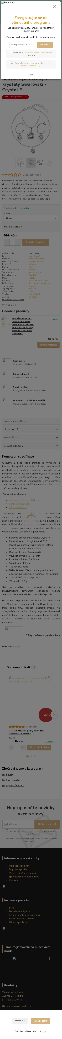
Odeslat (45, 44)
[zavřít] (54, 6)
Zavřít (31, 74)
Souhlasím (41, 1020)
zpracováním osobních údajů (34, 52)
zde (44, 1031)
